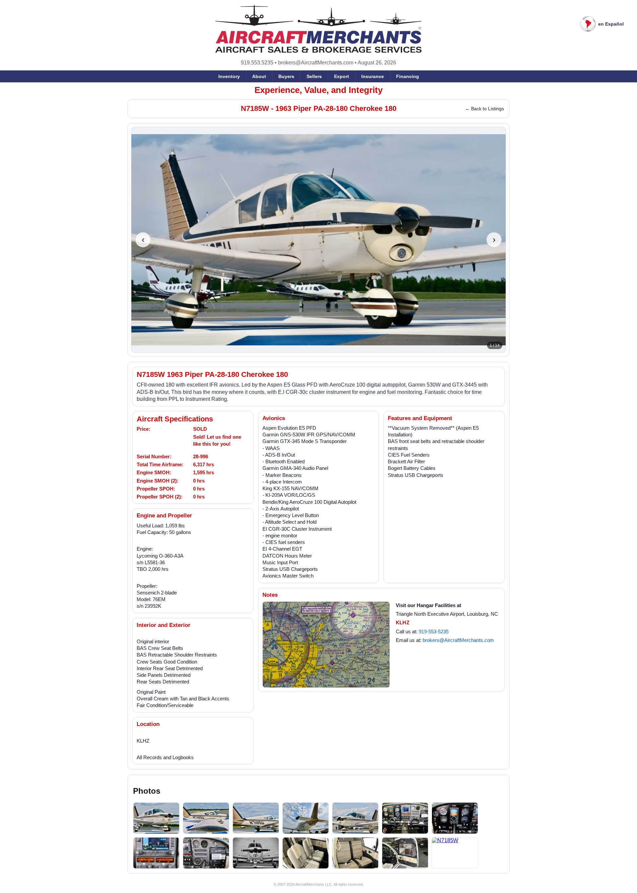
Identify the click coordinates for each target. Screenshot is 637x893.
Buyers (286, 76)
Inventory (229, 76)
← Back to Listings (484, 108)
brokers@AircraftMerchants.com (315, 62)
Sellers (314, 76)
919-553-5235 (434, 631)
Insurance (372, 76)
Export (341, 76)
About (259, 76)
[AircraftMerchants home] (318, 29)
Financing (407, 76)
